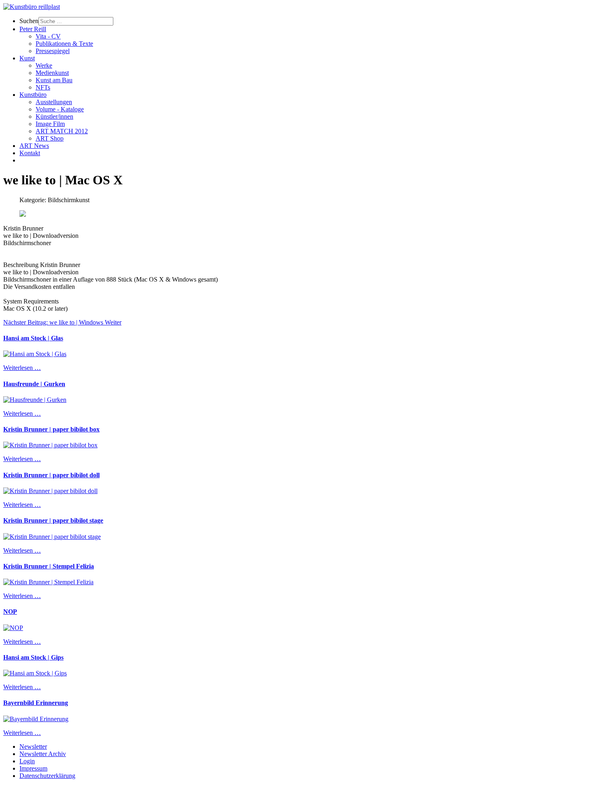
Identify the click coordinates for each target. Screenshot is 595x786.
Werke (44, 65)
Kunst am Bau (54, 80)
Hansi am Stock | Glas (33, 338)
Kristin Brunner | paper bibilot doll (51, 475)
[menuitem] (305, 21)
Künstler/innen (54, 116)
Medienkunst (52, 72)
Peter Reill (32, 29)
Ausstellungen (54, 101)
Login (27, 761)
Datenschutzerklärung (47, 775)
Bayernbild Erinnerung (35, 702)
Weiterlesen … (22, 367)
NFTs (43, 87)
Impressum (33, 768)
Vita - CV (48, 36)
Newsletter (33, 746)
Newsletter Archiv (42, 753)
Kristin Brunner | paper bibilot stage (53, 520)
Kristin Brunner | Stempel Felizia (48, 566)
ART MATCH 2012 (62, 131)
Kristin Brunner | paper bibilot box (51, 429)
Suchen (28, 20)
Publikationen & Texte (64, 43)
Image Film (50, 123)
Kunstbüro (33, 94)
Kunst (27, 58)
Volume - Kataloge (60, 109)
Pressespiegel (53, 50)
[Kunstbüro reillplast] (31, 6)
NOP (10, 611)
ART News (34, 145)
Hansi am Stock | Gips (33, 657)
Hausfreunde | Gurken (34, 383)
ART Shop (50, 138)
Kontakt (29, 153)
